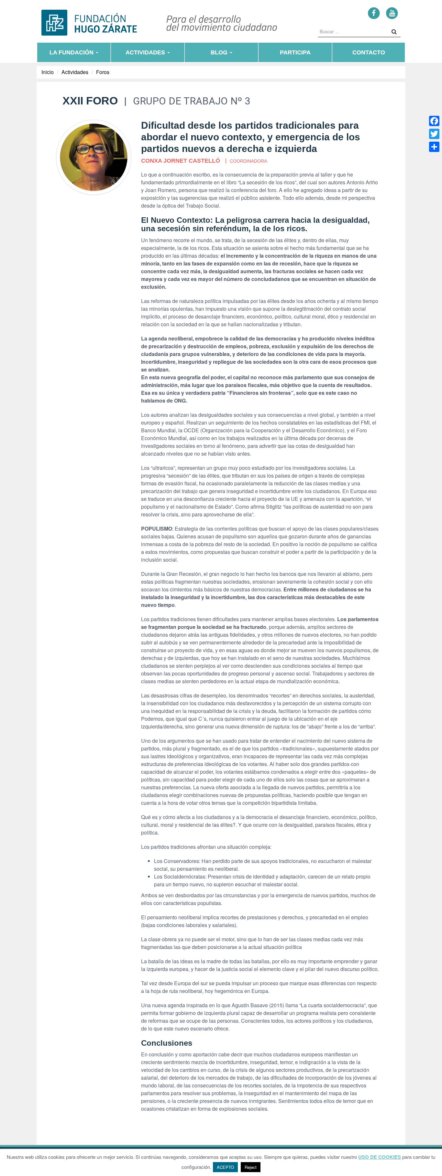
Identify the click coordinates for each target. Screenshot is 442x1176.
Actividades (146, 52)
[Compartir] (434, 146)
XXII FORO (90, 100)
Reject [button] (251, 1167)
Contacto (368, 52)
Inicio (47, 72)
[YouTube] (392, 12)
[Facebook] (374, 12)
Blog (220, 52)
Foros (102, 72)
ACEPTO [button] (225, 1167)
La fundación (72, 52)
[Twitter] (434, 133)
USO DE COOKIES (379, 1157)
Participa (295, 52)
